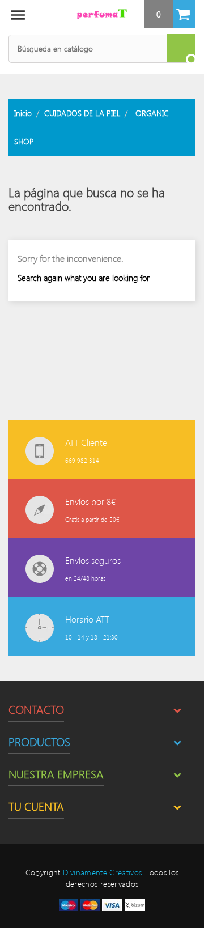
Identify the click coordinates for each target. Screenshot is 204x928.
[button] (170, 14)
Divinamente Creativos (102, 872)
